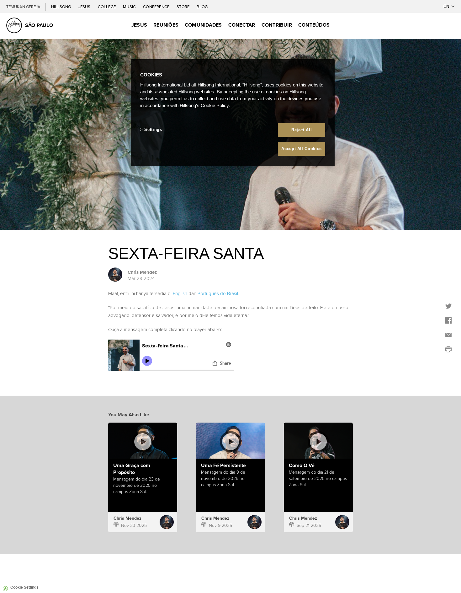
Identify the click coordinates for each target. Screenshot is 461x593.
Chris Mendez (142, 272)
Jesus (85, 6)
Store (183, 6)
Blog (202, 6)
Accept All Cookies (301, 148)
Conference (156, 6)
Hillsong (61, 6)
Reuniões (165, 25)
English (180, 293)
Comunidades (203, 25)
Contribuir (277, 25)
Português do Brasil (218, 293)
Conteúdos (314, 25)
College (107, 6)
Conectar (241, 25)
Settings (153, 129)
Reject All (301, 129)
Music (130, 6)
